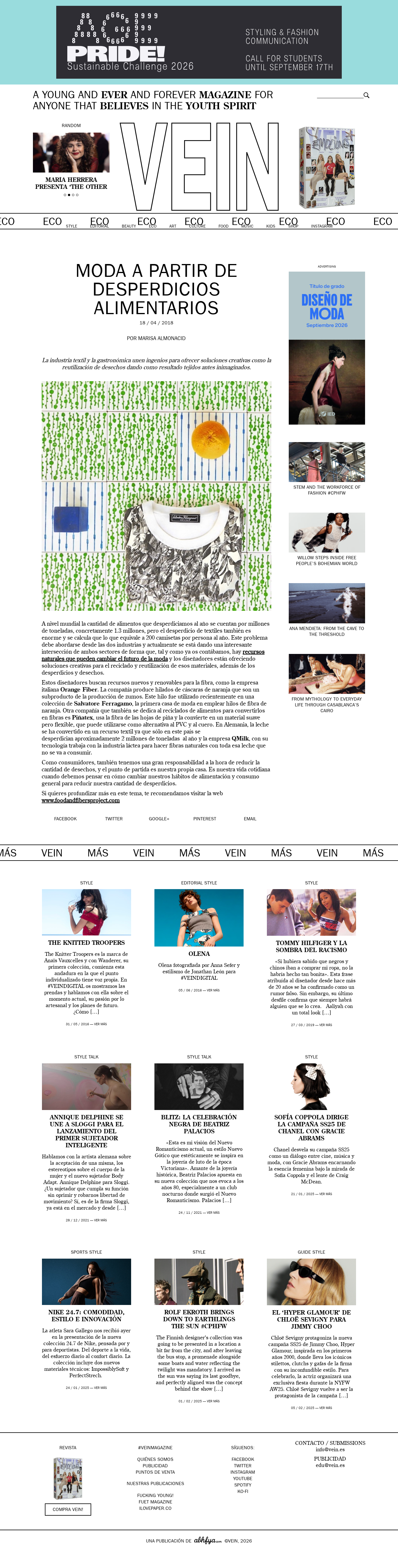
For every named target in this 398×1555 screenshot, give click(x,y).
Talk (93, 1057)
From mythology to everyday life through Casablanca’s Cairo (327, 705)
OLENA (199, 954)
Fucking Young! (155, 1496)
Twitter (242, 1466)
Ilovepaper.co (155, 1509)
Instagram (242, 1472)
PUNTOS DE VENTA (155, 1472)
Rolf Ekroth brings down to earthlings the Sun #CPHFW (199, 1320)
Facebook (243, 1460)
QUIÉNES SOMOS (155, 1460)
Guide (304, 1252)
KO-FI (242, 1492)
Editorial (192, 883)
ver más (100, 1024)
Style (86, 883)
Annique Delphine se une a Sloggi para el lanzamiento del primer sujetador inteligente (86, 1132)
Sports (79, 1252)
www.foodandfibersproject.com (81, 801)
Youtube (242, 1479)
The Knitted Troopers (86, 943)
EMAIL (250, 819)
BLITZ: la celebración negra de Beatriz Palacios (199, 1125)
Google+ (10, 1551)
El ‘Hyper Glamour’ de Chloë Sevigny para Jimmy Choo (311, 1320)
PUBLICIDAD (155, 1466)
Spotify (242, 1485)
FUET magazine (155, 1502)
